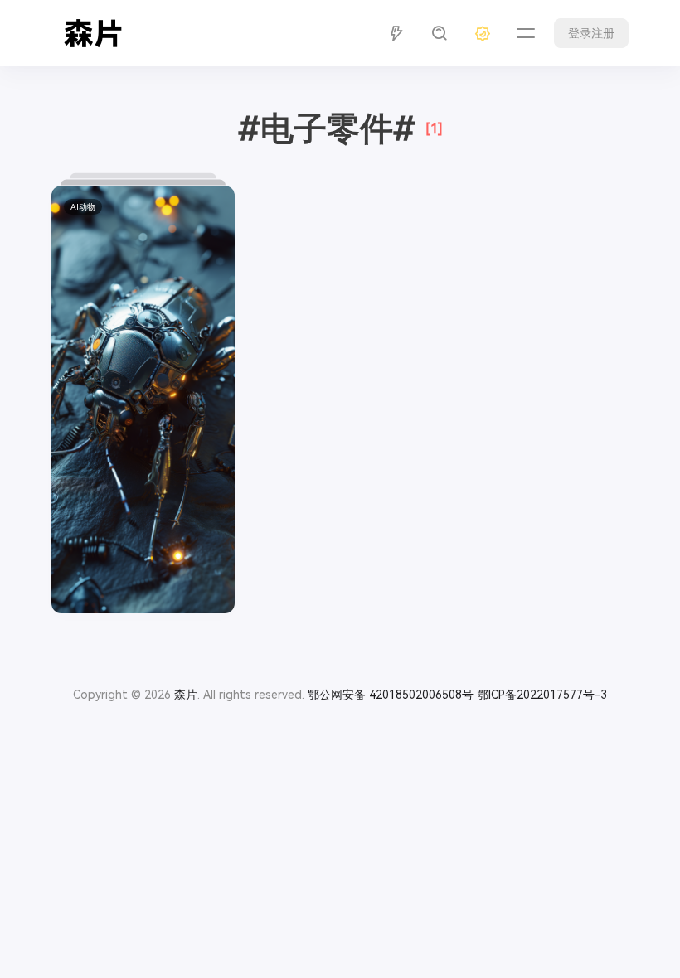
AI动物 (82, 206)
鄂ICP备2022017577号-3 (542, 694)
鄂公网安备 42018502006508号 (391, 694)
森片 (185, 694)
